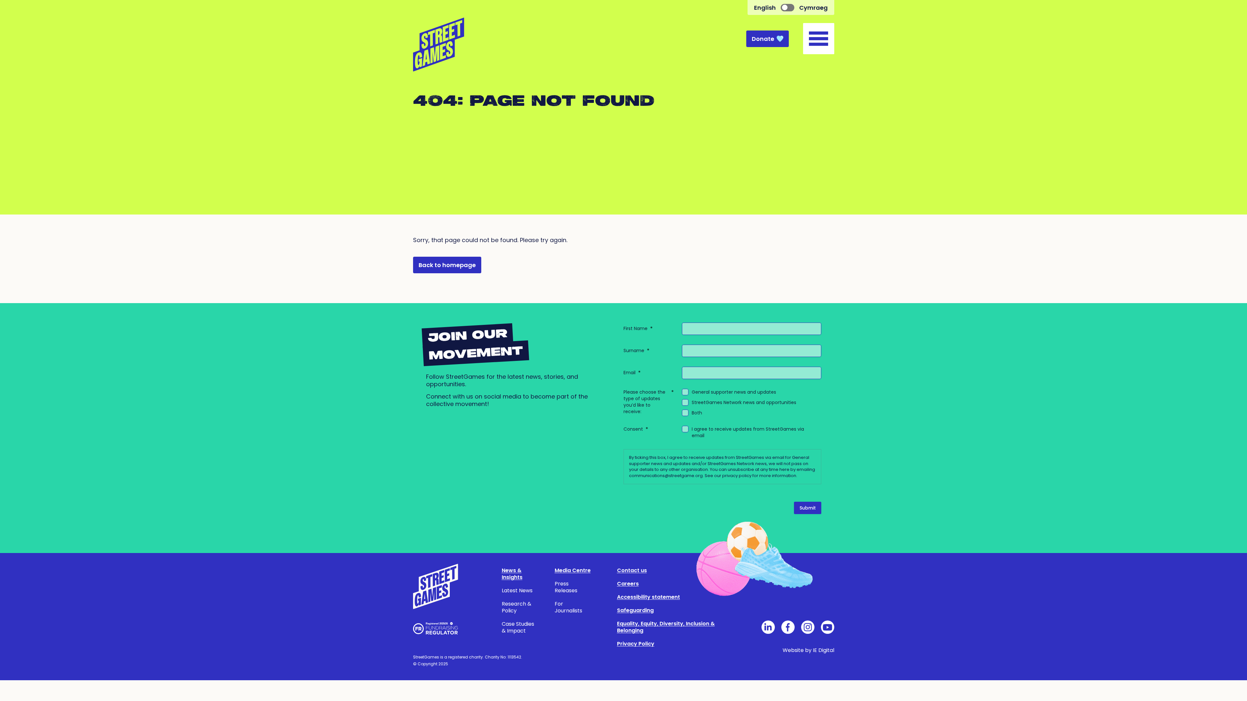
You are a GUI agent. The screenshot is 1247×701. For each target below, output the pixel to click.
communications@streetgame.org (666, 476)
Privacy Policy (635, 643)
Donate (763, 39)
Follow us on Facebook (788, 627)
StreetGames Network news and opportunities (744, 402)
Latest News (517, 590)
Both (697, 413)
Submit (808, 508)
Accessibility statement (648, 597)
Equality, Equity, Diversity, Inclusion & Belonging (666, 627)
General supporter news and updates (734, 392)
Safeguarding (635, 610)
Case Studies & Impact (518, 627)
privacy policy (736, 476)
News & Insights (512, 574)
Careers (628, 583)
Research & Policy (516, 607)
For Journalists (568, 607)
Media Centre (573, 570)
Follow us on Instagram (807, 627)
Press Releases (566, 587)
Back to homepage (447, 265)
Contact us (632, 570)
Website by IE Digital (808, 650)
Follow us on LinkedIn (768, 627)
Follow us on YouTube (827, 627)
